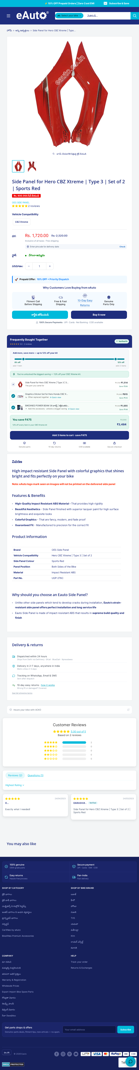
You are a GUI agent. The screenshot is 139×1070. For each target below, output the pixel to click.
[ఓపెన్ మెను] (8, 15)
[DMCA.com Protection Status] (13, 1064)
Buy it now (99, 314)
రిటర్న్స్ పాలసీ (8, 1003)
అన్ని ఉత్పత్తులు (22, 30)
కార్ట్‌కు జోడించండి (40, 314)
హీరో (73, 900)
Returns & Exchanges (81, 968)
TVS (73, 918)
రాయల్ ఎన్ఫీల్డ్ (77, 942)
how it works (48, 685)
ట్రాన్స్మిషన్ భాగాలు (10, 918)
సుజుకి (73, 912)
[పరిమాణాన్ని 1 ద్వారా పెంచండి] (49, 266)
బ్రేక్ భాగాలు (7, 894)
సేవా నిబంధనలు (9, 1015)
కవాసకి (74, 948)
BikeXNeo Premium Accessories (18, 936)
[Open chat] (130, 1061)
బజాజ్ (73, 894)
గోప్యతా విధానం (9, 997)
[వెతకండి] (135, 16)
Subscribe (125, 1029)
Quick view (56, 397)
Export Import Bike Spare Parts (18, 992)
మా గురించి (6, 962)
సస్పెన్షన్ (5, 924)
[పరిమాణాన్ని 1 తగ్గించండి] (28, 266)
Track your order (79, 962)
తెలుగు (6, 1052)
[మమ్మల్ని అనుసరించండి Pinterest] (69, 1054)
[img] (12, 798)
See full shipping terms (22, 693)
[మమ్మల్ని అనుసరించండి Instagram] (63, 1054)
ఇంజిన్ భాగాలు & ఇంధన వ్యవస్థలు (17, 912)
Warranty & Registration (14, 980)
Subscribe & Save (119, 3)
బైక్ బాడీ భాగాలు (9, 900)
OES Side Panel (20, 202)
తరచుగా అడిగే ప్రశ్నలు (11, 974)
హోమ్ (9, 30)
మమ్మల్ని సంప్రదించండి (11, 968)
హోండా (74, 906)
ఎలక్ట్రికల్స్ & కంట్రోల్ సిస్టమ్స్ (14, 906)
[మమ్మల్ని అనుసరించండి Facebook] (56, 1054)
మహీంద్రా (74, 930)
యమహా (74, 924)
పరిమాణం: (17, 266)
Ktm (73, 936)
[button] (20, 206)
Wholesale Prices (10, 986)
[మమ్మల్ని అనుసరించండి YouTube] (76, 1054)
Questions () (35, 775)
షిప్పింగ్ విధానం (8, 1009)
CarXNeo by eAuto (11, 930)
